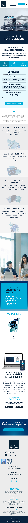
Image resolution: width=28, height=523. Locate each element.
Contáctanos (15, 519)
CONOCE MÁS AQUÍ (8, 27)
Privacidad (9, 518)
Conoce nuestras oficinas (14, 468)
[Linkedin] (16, 481)
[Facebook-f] (14, 481)
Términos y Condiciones (16, 518)
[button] (3, 327)
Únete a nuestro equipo (14, 474)
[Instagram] (11, 481)
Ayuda (11, 519)
